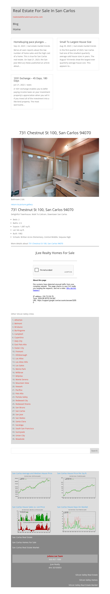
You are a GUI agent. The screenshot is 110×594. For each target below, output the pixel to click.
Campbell (18, 334)
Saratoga (19, 425)
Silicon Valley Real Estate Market (83, 585)
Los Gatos (20, 365)
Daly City (18, 341)
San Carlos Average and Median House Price (32, 473)
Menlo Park (21, 369)
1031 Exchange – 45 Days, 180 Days (30, 79)
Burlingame (19, 330)
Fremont (19, 351)
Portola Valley (22, 397)
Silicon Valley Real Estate (87, 575)
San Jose (19, 414)
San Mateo (20, 418)
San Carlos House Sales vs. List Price (28, 507)
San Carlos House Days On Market (72, 507)
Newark (19, 386)
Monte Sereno (22, 379)
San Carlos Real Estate (22, 537)
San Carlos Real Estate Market (25, 547)
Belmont (18, 323)
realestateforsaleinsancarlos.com (28, 17)
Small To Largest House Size (75, 41)
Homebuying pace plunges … (30, 41)
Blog (15, 24)
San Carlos (20, 411)
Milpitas (19, 376)
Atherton (18, 320)
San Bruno (20, 407)
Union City (20, 435)
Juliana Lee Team (55, 556)
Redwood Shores (23, 404)
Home (17, 29)
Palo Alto (19, 393)
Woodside (20, 439)
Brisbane (18, 327)
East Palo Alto (20, 344)
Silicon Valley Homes (88, 580)
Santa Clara (21, 421)
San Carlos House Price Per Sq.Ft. (72, 473)
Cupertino (18, 337)
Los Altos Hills (22, 362)
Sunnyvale (20, 432)
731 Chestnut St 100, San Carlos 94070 (46, 243)
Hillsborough (21, 355)
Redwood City (22, 400)
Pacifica (19, 390)
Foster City (19, 348)
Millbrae (19, 372)
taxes (29, 84)
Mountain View (22, 383)
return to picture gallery (22, 204)
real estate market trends (38, 46)
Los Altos (19, 358)
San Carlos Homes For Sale (24, 542)
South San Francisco (25, 428)
